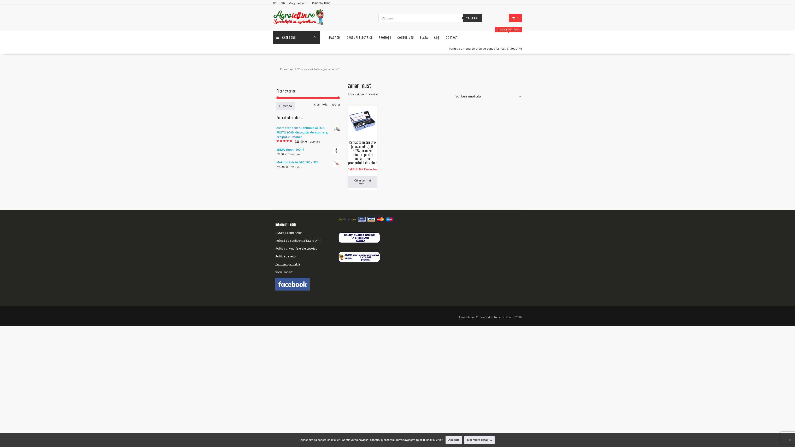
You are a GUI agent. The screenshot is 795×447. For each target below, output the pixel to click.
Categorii (289, 37)
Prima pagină (288, 69)
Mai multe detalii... (479, 439)
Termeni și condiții (287, 264)
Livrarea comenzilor (288, 233)
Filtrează (285, 106)
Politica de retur (285, 256)
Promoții (385, 37)
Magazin (335, 37)
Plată (424, 37)
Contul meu (405, 37)
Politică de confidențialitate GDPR (297, 241)
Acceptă (454, 439)
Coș (437, 37)
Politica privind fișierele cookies (296, 248)
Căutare (472, 18)
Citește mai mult (362, 181)
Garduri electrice (360, 37)
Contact (452, 37)
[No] (790, 440)
